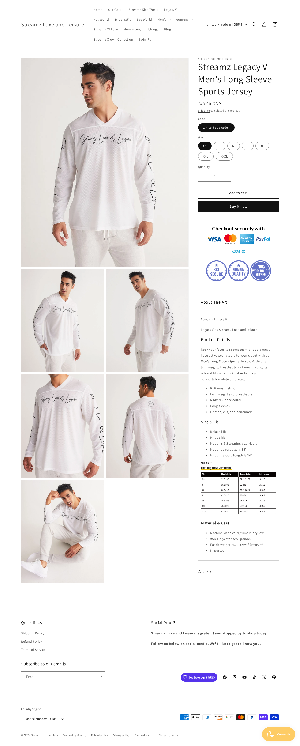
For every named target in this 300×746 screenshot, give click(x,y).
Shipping (204, 110)
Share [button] (207, 571)
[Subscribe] (100, 676)
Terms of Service (33, 650)
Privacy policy (121, 735)
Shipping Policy (32, 633)
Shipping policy (168, 735)
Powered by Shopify (75, 735)
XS (205, 146)
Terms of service (144, 735)
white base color (216, 127)
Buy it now (239, 206)
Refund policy (99, 735)
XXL (206, 156)
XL (262, 146)
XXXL (224, 156)
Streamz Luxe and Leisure (46, 735)
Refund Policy (31, 642)
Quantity (204, 167)
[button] (164, 19)
